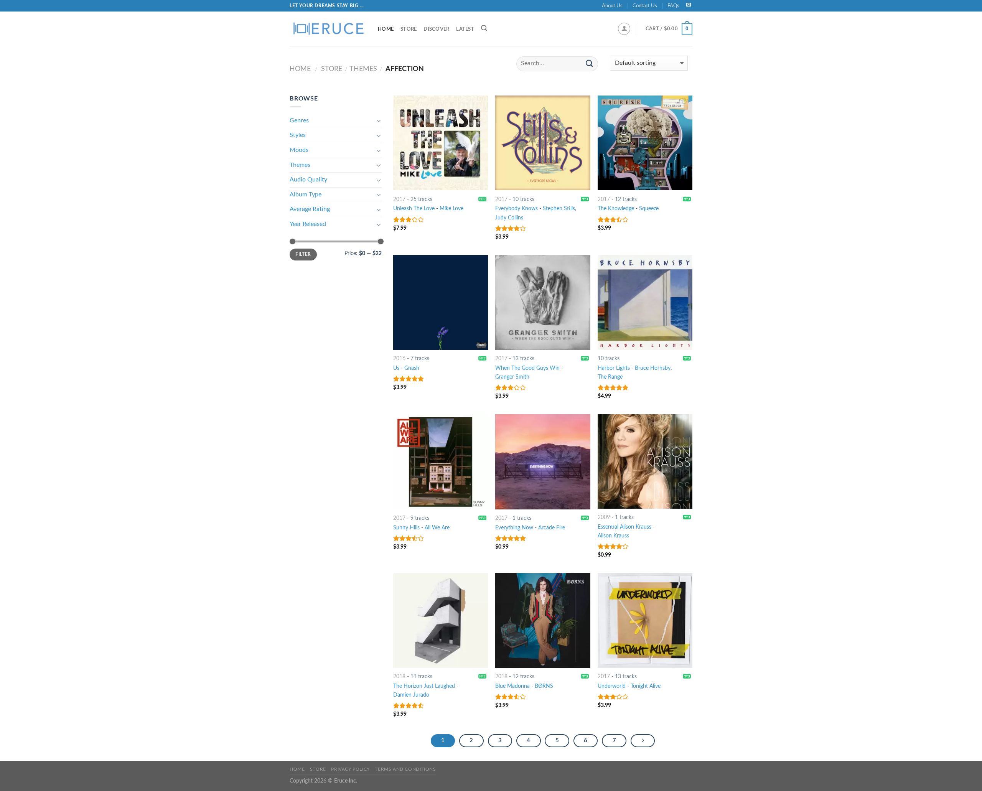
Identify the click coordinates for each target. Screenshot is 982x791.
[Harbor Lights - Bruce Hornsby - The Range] (645, 302)
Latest (465, 29)
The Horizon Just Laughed (424, 686)
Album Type (305, 194)
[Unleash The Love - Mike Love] (440, 143)
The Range (610, 377)
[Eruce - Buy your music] (328, 28)
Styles (298, 135)
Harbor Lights (614, 368)
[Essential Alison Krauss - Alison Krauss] (645, 461)
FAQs (673, 5)
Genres (299, 120)
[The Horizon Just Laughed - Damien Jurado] (440, 620)
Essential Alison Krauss (624, 527)
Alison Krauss (613, 536)
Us (396, 368)
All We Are (437, 528)
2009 (604, 517)
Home (386, 29)
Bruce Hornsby (653, 368)
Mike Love (451, 208)
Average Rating (310, 209)
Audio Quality (308, 179)
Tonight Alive (646, 686)
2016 (399, 358)
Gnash (411, 368)
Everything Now (514, 528)
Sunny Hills (406, 528)
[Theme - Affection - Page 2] (643, 740)
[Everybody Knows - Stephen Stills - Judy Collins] (542, 143)
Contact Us (645, 5)
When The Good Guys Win (527, 368)
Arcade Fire (551, 528)
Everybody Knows (516, 208)
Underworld (612, 686)
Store (408, 29)
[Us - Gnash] (440, 302)
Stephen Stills (559, 208)
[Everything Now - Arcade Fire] (542, 461)
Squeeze (649, 208)
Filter (303, 254)
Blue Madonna (512, 686)
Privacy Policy (350, 769)
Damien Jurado (411, 695)
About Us (612, 5)
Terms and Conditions (405, 769)
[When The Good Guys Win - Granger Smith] (542, 302)
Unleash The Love (414, 208)
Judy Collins (509, 218)
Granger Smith (512, 377)
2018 (399, 676)
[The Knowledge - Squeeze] (645, 143)
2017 (399, 199)
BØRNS (544, 686)
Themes (363, 69)
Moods (299, 150)
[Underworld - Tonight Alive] (645, 620)
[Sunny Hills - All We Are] (440, 461)
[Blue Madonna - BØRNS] (542, 620)
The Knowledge (616, 208)
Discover (436, 29)
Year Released (308, 224)
